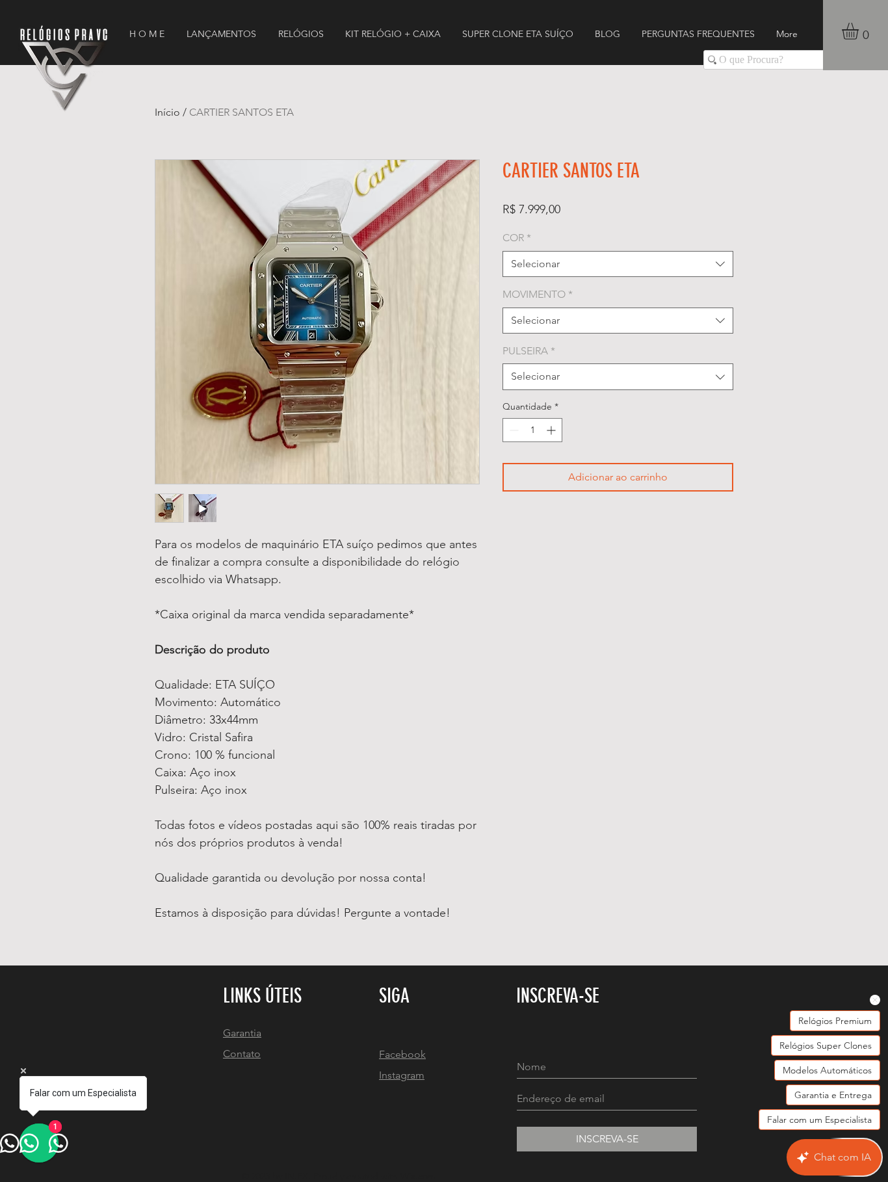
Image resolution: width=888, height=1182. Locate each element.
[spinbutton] (532, 430)
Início (167, 112)
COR (517, 237)
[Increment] (552, 430)
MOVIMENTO (538, 294)
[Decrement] (512, 430)
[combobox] (618, 264)
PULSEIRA (529, 351)
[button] (860, 31)
